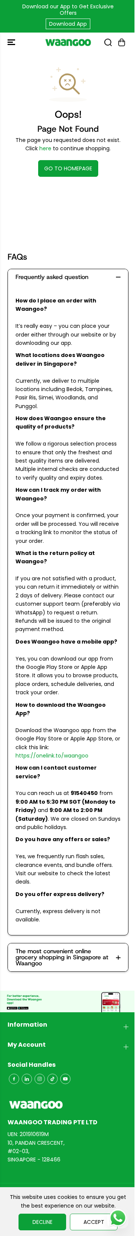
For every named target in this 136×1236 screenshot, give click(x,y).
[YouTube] (65, 1078)
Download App (68, 24)
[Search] (108, 42)
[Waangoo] (68, 42)
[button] (12, 42)
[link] (68, 1105)
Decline (42, 1222)
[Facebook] (14, 1078)
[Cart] (121, 42)
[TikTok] (52, 1078)
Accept (93, 1222)
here (45, 148)
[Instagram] (39, 1078)
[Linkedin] (26, 1078)
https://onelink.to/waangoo (51, 755)
